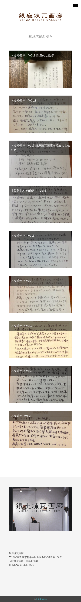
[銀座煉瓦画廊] (40, 15)
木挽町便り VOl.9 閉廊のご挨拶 (32, 55)
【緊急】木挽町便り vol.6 (28, 190)
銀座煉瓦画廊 (41, 599)
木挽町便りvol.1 (21, 415)
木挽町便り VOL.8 (24, 100)
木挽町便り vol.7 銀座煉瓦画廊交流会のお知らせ (40, 147)
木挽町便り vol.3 (21, 325)
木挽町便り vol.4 (21, 280)
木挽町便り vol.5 (22, 235)
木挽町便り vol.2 (21, 370)
